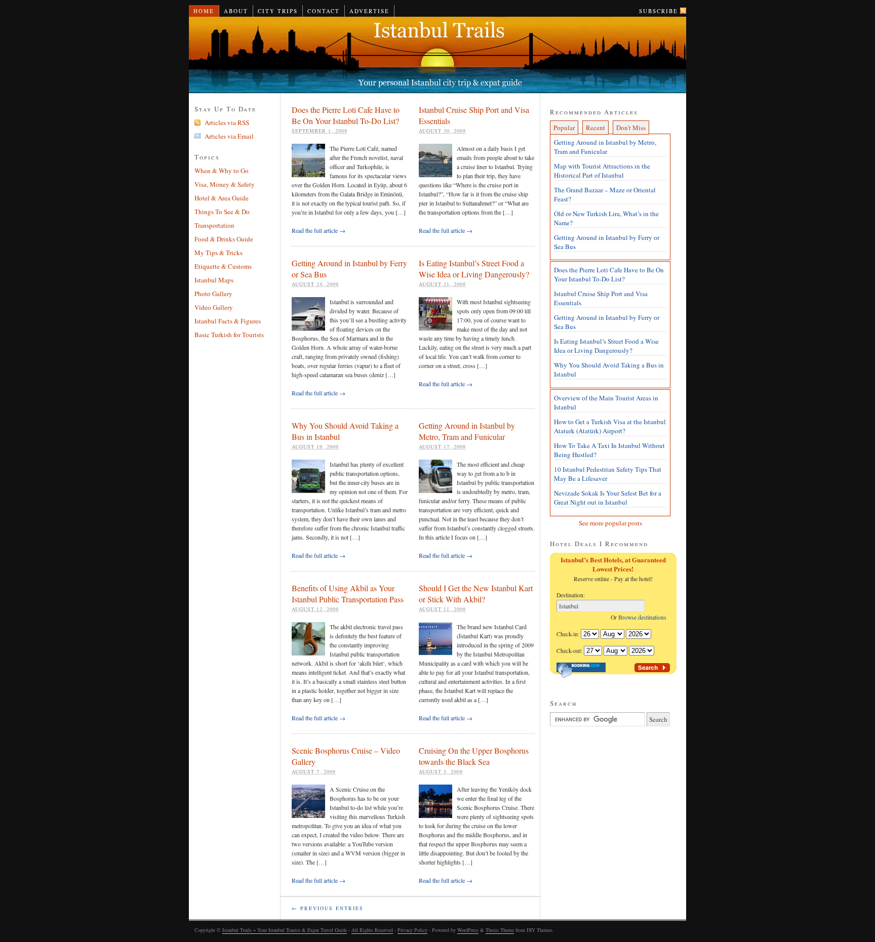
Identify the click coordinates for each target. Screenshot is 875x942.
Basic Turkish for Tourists (229, 334)
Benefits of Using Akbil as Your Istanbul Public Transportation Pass (348, 593)
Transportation (214, 225)
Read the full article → (318, 230)
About (236, 11)
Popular (564, 127)
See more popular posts (610, 522)
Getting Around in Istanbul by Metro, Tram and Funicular (467, 431)
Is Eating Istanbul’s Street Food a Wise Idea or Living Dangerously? (474, 268)
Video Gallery (213, 307)
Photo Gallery (213, 293)
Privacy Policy (412, 929)
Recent (595, 127)
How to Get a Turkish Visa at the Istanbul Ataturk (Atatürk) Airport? (610, 426)
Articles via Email (229, 136)
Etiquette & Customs (223, 266)
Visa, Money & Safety (224, 184)
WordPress (468, 929)
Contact (323, 11)
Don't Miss (631, 127)
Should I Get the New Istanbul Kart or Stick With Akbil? (476, 593)
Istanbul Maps (213, 279)
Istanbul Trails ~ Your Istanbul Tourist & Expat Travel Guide (437, 55)
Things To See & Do (222, 211)
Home (203, 11)
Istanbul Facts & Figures (227, 320)
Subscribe (658, 11)
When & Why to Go (221, 170)
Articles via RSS (227, 122)
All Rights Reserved (372, 929)
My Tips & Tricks (218, 252)
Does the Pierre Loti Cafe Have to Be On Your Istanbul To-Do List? (346, 115)
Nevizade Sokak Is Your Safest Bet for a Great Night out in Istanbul (607, 497)
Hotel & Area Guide (221, 197)
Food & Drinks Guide (223, 238)
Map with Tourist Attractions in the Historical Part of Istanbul (602, 170)
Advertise (369, 11)
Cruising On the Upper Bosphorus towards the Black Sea (474, 756)
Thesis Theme (500, 929)
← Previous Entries (328, 908)
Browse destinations (644, 617)
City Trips (278, 11)
